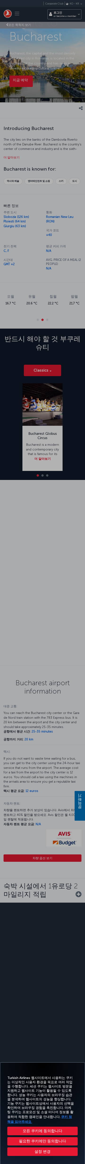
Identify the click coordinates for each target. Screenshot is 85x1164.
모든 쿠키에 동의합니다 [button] (42, 1131)
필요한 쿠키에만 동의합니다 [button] (42, 1141)
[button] (42, 1151)
